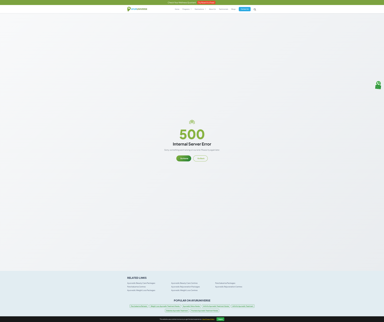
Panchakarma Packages (225, 283)
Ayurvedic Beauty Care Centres (184, 283)
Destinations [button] (199, 9)
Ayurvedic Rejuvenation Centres (228, 286)
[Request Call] (378, 85)
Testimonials (223, 9)
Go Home (184, 158)
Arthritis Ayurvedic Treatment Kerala (216, 306)
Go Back (200, 158)
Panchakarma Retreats (139, 306)
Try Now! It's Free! (206, 2)
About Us (212, 9)
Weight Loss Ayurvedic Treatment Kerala (165, 306)
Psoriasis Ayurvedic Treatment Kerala (204, 311)
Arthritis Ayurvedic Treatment (242, 306)
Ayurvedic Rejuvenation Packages (185, 286)
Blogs (233, 9)
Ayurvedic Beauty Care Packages (141, 283)
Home (177, 9)
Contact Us (245, 9)
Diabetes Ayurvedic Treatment (177, 311)
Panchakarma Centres (136, 286)
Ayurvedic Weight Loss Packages (141, 290)
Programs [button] (186, 9)
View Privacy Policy (208, 319)
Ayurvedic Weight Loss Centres (184, 290)
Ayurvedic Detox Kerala (191, 306)
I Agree (220, 319)
